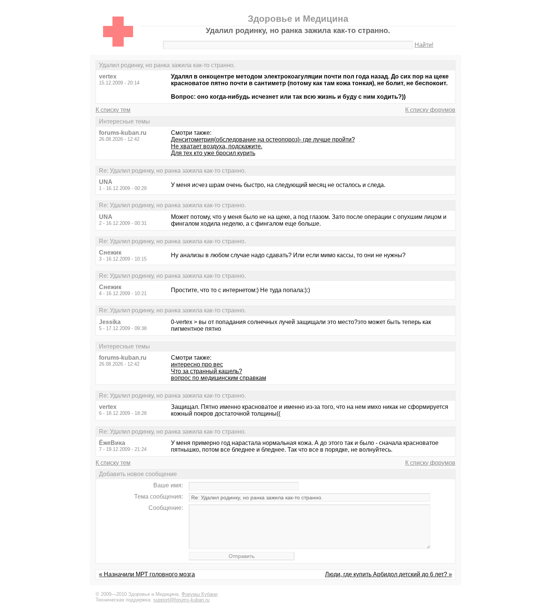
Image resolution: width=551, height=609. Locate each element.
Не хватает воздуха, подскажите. (216, 146)
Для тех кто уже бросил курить (213, 153)
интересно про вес (197, 364)
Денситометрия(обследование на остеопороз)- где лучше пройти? (263, 139)
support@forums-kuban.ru (181, 600)
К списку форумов (430, 110)
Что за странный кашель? (206, 371)
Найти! (424, 45)
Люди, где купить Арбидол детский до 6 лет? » (388, 574)
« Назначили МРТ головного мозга (147, 574)
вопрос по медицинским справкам (218, 378)
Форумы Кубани (199, 594)
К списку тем (113, 110)
